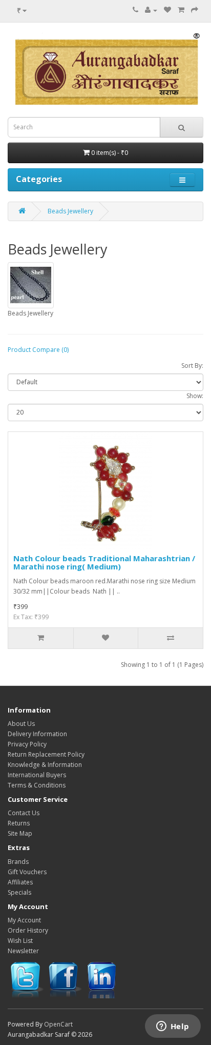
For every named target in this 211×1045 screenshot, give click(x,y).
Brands (18, 861)
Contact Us (23, 813)
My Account (24, 920)
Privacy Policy (27, 744)
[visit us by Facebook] (64, 979)
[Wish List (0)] (167, 10)
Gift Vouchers (27, 871)
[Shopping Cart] (181, 10)
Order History (28, 930)
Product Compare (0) (38, 349)
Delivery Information (37, 733)
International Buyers (37, 775)
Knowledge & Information (45, 764)
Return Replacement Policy (46, 754)
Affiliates (20, 882)
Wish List (20, 940)
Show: (194, 395)
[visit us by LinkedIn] (103, 979)
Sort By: (192, 365)
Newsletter (23, 951)
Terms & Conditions (37, 785)
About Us (21, 723)
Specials (19, 892)
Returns (19, 823)
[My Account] (151, 10)
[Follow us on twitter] (26, 979)
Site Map (20, 833)
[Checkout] (194, 10)
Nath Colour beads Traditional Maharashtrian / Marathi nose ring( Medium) (104, 562)
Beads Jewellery (70, 211)
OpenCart (58, 1024)
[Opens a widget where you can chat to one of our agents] (172, 1027)
